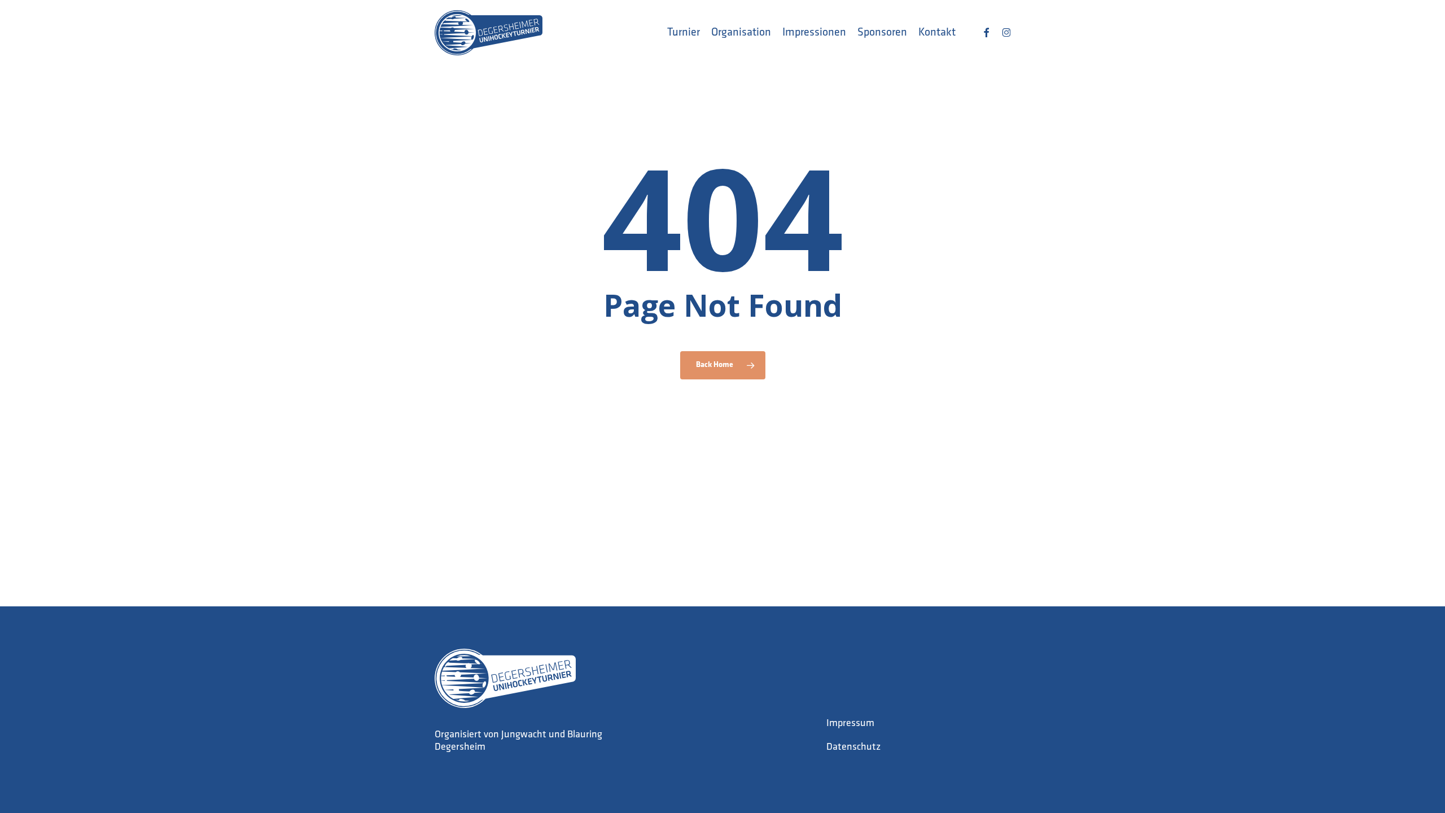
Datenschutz (853, 747)
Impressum (850, 724)
